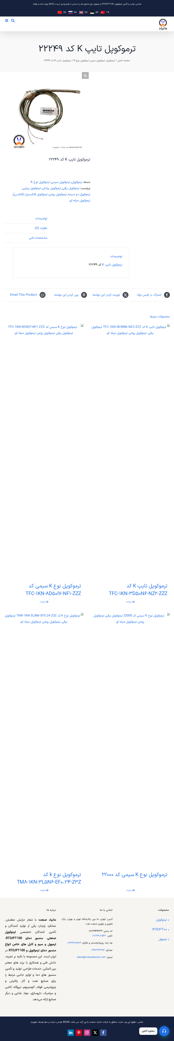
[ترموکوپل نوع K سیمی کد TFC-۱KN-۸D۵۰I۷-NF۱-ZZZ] (44, 451)
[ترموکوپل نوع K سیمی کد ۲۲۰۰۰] (130, 740)
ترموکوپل (77, 182)
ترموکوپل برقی (70, 188)
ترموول (163, 939)
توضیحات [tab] (41, 218)
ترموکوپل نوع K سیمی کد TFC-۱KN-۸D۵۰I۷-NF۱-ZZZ (53, 590)
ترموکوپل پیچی (32, 188)
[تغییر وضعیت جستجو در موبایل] (13, 20)
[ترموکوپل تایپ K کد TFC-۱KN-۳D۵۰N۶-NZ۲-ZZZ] (130, 451)
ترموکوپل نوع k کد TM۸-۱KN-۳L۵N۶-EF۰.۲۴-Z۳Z (49, 878)
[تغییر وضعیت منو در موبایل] (7, 20)
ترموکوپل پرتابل (51, 188)
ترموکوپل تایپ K (112, 265)
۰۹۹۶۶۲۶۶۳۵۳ (98, 950)
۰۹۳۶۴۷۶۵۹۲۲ (74, 943)
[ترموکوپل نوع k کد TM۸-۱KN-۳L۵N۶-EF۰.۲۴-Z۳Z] (44, 740)
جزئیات (129, 601)
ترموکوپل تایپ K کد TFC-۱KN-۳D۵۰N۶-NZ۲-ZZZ (138, 590)
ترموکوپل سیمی (60, 182)
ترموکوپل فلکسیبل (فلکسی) (30, 194)
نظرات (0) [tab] (41, 228)
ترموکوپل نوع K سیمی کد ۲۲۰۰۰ (134, 875)
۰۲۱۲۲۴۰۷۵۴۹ (99, 936)
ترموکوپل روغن (58, 194)
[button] (85, 75)
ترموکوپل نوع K (40, 182)
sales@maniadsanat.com (91, 957)
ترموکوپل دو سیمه (79, 194)
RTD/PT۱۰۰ (159, 929)
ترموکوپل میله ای (79, 200)
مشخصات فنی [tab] (38, 238)
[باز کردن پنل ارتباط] (164, 1031)
